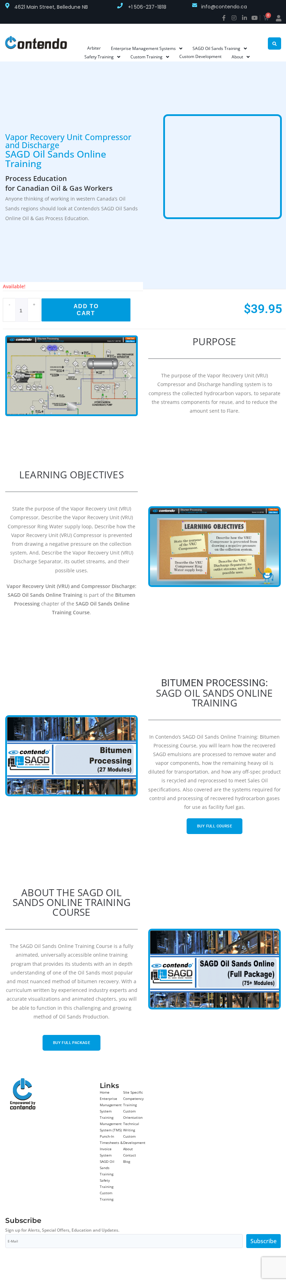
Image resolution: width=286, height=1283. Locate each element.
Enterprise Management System (111, 1105)
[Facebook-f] (224, 18)
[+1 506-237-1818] (120, 5)
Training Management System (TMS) (111, 1123)
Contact (129, 1155)
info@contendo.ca (224, 6)
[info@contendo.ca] (194, 5)
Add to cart (86, 309)
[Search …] (274, 43)
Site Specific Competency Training (133, 1098)
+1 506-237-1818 (147, 6)
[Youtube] (254, 18)
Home (105, 1092)
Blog (126, 1161)
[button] (13, 375)
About (128, 1148)
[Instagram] (234, 18)
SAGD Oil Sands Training (107, 1167)
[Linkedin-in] (244, 18)
